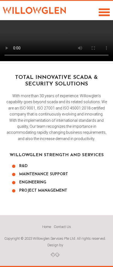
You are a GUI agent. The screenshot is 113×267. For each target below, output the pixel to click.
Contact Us (62, 227)
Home (46, 227)
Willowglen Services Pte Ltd (34, 10)
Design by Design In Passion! (55, 254)
